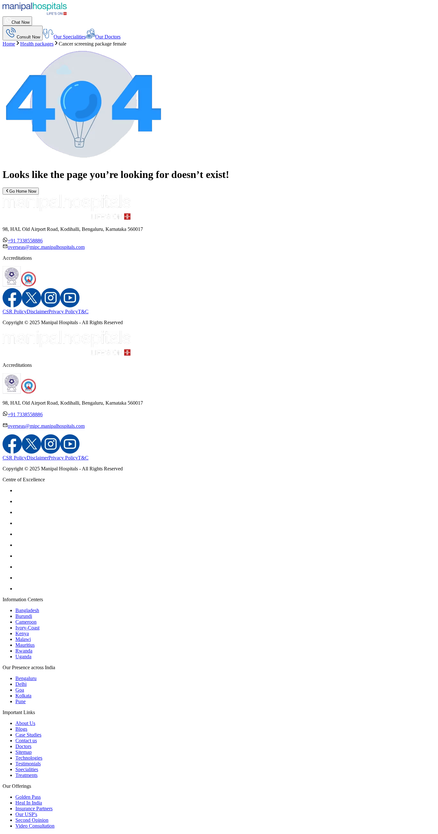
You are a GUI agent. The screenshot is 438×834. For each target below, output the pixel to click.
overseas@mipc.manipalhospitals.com (46, 247)
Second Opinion (31, 820)
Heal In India (28, 802)
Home (9, 43)
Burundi (23, 616)
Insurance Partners (34, 808)
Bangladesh (27, 610)
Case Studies (28, 734)
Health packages (37, 43)
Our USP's (26, 814)
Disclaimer (37, 311)
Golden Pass (28, 797)
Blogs (21, 729)
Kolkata (23, 695)
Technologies (28, 758)
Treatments (26, 775)
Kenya (22, 633)
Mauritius (25, 645)
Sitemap (23, 752)
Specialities (26, 769)
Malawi (23, 639)
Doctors (23, 746)
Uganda (23, 656)
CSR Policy (15, 311)
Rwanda (23, 650)
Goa (19, 690)
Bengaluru (26, 678)
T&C (83, 311)
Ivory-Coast (27, 627)
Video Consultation (35, 826)
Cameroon (26, 622)
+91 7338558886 (25, 240)
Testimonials (28, 763)
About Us (25, 723)
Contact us (26, 740)
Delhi (21, 684)
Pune (20, 701)
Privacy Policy (63, 311)
